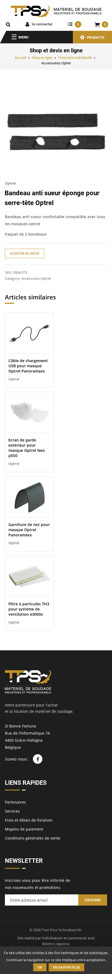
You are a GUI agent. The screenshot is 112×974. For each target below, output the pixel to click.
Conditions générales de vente (32, 838)
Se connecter (42, 24)
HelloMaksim (52, 938)
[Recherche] (8, 24)
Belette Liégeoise (55, 943)
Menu (23, 37)
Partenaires (15, 802)
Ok (40, 967)
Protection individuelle (75, 58)
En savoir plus (66, 967)
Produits (95, 37)
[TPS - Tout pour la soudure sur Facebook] (37, 759)
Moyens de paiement (24, 829)
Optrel (10, 183)
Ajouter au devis (24, 253)
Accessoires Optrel (56, 63)
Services (12, 811)
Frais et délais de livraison (28, 820)
